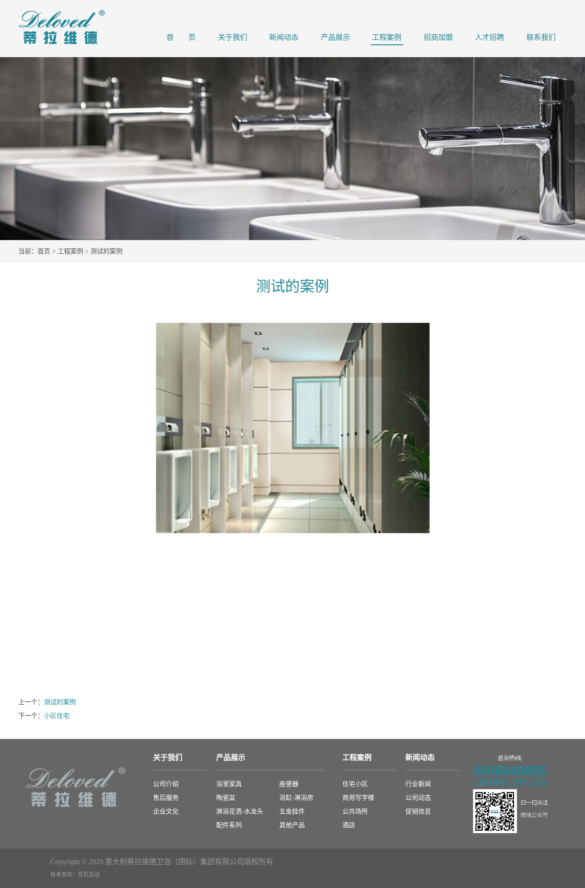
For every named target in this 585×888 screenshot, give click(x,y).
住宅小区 (355, 784)
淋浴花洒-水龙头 (239, 811)
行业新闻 (418, 784)
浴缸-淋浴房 (296, 797)
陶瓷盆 (225, 797)
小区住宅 (56, 715)
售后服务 (166, 797)
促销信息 (418, 811)
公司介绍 (166, 784)
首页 (43, 251)
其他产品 (292, 825)
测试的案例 (60, 702)
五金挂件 (292, 811)
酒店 (348, 825)
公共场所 (355, 811)
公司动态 (418, 797)
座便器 (288, 784)
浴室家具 (229, 784)
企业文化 (166, 811)
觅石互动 (89, 875)
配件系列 (229, 825)
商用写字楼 (358, 797)
